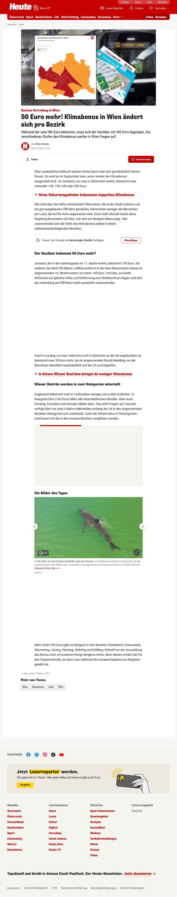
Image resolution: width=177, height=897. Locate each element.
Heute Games (57, 839)
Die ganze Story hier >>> (47, 568)
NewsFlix (137, 811)
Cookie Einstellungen (132, 888)
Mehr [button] (116, 17)
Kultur (53, 822)
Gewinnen (104, 17)
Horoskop (55, 833)
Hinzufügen (131, 240)
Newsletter (14, 850)
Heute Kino (56, 844)
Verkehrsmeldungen (103, 839)
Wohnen (95, 833)
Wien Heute (42, 144)
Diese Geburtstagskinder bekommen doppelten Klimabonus (86, 195)
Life (56, 17)
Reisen (94, 850)
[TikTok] (53, 754)
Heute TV (55, 850)
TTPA (54, 888)
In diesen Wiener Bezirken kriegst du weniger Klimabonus (85, 374)
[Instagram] (45, 754)
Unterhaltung (70, 17)
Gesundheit (97, 827)
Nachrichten (15, 827)
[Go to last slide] (34, 526)
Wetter (12, 844)
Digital (53, 827)
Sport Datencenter (102, 811)
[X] (37, 754)
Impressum (13, 888)
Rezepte (95, 822)
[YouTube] (61, 754)
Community (88, 17)
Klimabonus (38, 687)
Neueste (160, 17)
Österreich (16, 17)
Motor (94, 844)
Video (149, 17)
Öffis (60, 687)
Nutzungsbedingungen (104, 888)
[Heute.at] (20, 6)
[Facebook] (28, 754)
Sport (29, 17)
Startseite (11, 24)
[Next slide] (142, 526)
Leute (52, 816)
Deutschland (15, 822)
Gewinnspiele (99, 816)
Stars (52, 811)
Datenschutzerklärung (74, 888)
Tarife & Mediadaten (36, 888)
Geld (51, 687)
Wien (21, 24)
